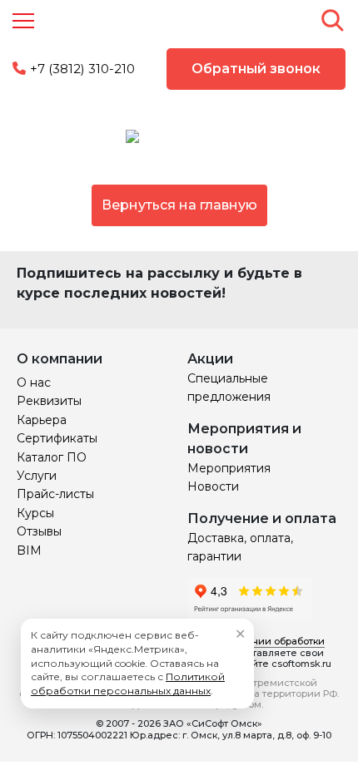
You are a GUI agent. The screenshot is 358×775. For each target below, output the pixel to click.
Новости (213, 486)
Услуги (37, 475)
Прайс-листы (55, 493)
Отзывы (39, 531)
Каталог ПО (52, 457)
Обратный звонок (256, 69)
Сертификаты (57, 438)
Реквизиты (49, 400)
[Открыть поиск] (332, 20)
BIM (29, 550)
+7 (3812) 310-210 (82, 69)
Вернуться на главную (179, 205)
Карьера (42, 419)
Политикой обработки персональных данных (128, 683)
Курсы (35, 513)
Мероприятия (229, 468)
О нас (34, 382)
